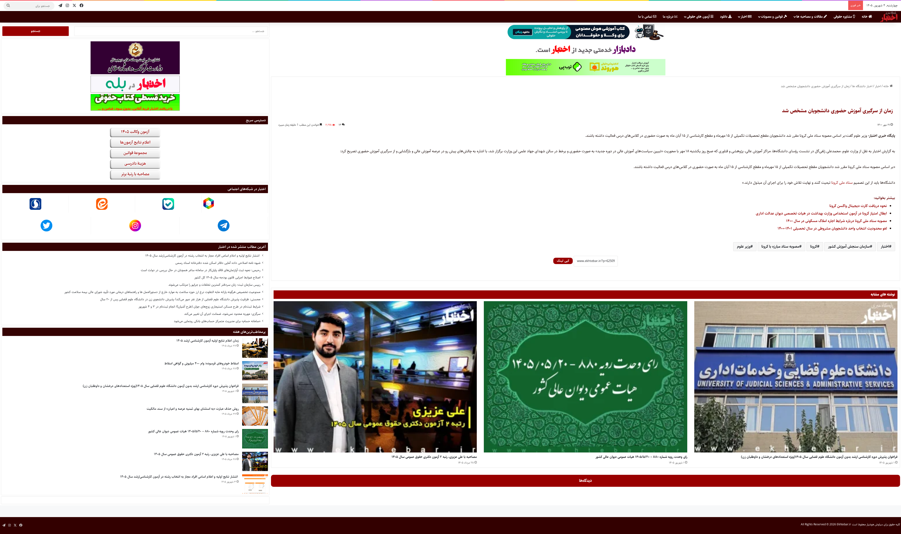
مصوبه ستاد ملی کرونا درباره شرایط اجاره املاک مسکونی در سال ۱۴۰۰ (836, 221)
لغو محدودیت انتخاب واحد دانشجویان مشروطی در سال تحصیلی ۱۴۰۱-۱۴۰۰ (832, 228)
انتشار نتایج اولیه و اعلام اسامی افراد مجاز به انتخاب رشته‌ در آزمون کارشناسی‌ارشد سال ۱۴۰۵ (202, 255)
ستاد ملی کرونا (842, 183)
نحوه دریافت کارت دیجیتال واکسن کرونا (858, 206)
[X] (74, 6)
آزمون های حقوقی (698, 16)
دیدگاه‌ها (585, 481)
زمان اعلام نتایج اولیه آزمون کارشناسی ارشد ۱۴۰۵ (207, 340)
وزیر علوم (743, 246)
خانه (865, 16)
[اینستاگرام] (67, 6)
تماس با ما (645, 16)
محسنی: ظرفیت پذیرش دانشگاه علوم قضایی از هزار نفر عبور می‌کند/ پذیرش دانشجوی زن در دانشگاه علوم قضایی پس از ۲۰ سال (180, 299)
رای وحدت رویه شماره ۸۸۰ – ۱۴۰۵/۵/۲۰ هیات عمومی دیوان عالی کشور (641, 457)
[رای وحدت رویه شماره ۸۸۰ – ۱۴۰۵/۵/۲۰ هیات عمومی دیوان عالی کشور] (585, 376)
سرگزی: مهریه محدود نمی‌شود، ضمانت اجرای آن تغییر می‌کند (222, 313)
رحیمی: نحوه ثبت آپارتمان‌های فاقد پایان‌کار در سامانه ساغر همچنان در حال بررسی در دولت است (200, 270)
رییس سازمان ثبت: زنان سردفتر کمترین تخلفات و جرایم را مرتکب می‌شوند (214, 284)
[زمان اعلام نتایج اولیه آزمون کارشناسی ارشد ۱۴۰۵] (255, 348)
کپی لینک (563, 260)
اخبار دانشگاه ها (862, 86)
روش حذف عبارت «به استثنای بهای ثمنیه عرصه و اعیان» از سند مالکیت (193, 408)
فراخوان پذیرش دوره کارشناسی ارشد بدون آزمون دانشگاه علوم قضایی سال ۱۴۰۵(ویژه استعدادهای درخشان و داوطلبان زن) (819, 457)
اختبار (885, 246)
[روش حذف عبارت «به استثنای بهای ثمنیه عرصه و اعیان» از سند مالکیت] (255, 416)
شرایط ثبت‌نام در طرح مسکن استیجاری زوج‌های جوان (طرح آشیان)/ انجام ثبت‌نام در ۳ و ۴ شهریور (199, 306)
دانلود (724, 16)
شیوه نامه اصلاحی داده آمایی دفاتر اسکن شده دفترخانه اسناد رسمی (217, 262)
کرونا (813, 246)
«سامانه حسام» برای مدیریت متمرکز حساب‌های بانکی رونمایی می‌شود (217, 321)
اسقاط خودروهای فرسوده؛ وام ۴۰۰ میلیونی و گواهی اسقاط (201, 363)
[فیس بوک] (81, 6)
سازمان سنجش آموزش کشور (849, 246)
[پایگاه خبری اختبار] (888, 16)
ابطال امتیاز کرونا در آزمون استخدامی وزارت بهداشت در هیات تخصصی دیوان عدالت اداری (821, 213)
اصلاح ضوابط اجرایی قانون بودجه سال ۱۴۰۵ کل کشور (227, 277)
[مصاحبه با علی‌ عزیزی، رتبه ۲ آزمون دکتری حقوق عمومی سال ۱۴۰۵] (375, 376)
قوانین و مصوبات (772, 16)
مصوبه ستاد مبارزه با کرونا (780, 246)
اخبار (744, 16)
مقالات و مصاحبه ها (810, 16)
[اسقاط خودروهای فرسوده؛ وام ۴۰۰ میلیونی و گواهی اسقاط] (255, 371)
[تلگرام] (60, 6)
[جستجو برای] (8, 6)
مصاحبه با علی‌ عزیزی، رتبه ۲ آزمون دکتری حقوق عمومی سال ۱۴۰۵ (434, 457)
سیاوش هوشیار (875, 524)
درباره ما (668, 16)
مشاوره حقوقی (843, 16)
